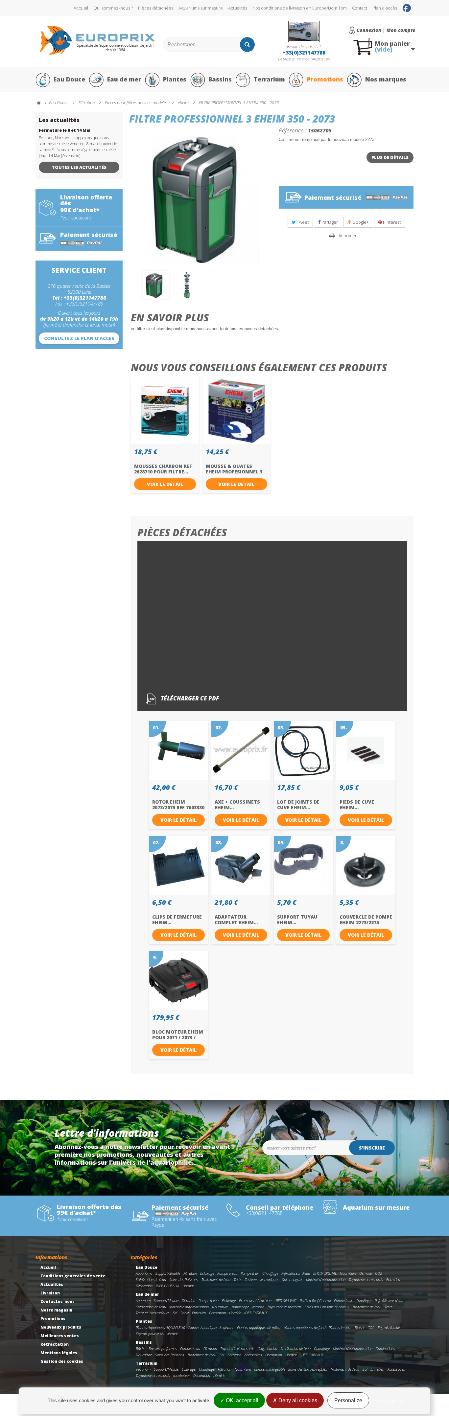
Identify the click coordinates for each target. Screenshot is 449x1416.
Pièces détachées (155, 8)
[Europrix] (97, 40)
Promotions (325, 79)
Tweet (302, 222)
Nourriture (348, 1273)
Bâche (140, 1348)
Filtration (190, 1273)
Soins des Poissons (183, 1279)
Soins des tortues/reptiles (307, 1369)
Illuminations (385, 1348)
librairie (172, 1333)
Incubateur (181, 1375)
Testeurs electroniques (262, 1279)
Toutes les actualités (79, 167)
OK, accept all (241, 1400)
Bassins (220, 79)
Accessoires (253, 1354)
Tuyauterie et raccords (366, 1279)
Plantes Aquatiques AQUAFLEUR (160, 1327)
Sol (222, 1354)
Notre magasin (56, 1310)
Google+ (360, 222)
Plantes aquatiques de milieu (258, 1327)
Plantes (174, 79)
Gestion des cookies (61, 1361)
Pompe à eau (227, 1273)
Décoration (144, 1285)
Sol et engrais (292, 1279)
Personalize (348, 1400)
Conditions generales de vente (73, 1276)
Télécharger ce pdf (189, 698)
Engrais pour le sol (150, 1333)
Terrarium (269, 79)
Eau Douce (69, 79)
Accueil (81, 8)
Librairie (188, 1285)
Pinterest (391, 222)
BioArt (359, 1327)
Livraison (50, 1293)
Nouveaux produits (60, 1327)
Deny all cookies (297, 1400)
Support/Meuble (167, 1273)
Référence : (293, 130)
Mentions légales (58, 1353)
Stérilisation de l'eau (151, 1279)
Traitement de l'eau (215, 1279)
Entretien (393, 1279)
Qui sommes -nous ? (113, 8)
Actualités (237, 8)
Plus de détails (390, 157)
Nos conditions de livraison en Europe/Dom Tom (299, 8)
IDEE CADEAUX (167, 1285)
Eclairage (207, 1273)
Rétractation (54, 1344)
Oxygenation (267, 1348)
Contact (359, 8)
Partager (329, 222)
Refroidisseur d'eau (295, 1273)
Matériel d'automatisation (325, 1279)
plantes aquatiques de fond (304, 1327)
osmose (258, 1306)
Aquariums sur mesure (200, 8)
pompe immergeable (269, 1369)
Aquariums (144, 1273)
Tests (238, 1279)
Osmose (365, 1273)
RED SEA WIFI (286, 1300)
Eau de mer (124, 79)
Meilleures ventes (59, 1335)
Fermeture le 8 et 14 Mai (64, 130)
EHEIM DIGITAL (325, 1273)
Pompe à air (250, 1273)
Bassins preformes (163, 1348)
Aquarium (143, 1300)
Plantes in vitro (340, 1327)
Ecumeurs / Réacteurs (255, 1300)
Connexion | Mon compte (386, 30)
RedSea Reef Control (315, 1300)
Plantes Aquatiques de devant (211, 1327)
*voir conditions (76, 218)
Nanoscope (240, 1306)
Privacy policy (387, 1400)
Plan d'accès (384, 8)
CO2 (378, 1273)
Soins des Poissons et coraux (327, 1306)
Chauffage (270, 1273)
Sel (175, 1312)
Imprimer (348, 236)
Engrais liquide (389, 1327)
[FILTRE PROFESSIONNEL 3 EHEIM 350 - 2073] (155, 285)
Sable (184, 1312)
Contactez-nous (57, 1301)
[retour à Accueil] (41, 103)
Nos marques (385, 79)
